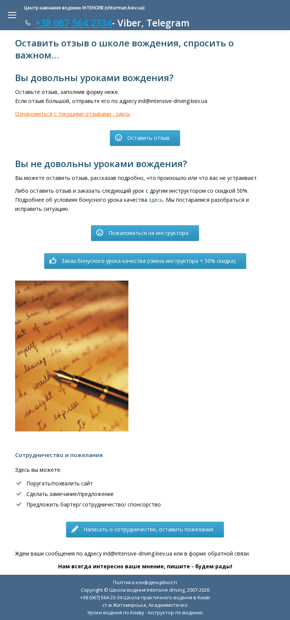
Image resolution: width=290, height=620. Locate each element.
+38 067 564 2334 (73, 22)
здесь (156, 199)
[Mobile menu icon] (12, 15)
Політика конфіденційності (145, 582)
